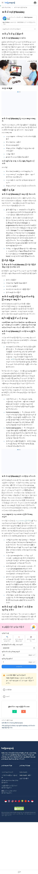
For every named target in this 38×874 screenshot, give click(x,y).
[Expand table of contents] (19, 29)
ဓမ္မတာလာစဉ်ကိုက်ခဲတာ (23, 521)
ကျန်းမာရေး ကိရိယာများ (25, 765)
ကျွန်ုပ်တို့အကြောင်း (24, 778)
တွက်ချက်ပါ (19, 666)
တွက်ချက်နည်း (5, 633)
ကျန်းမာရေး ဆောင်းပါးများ (6, 765)
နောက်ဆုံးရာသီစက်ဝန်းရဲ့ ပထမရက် (12, 645)
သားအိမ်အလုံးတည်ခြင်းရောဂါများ (20, 7)
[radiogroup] (19, 639)
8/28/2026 (6, 648)
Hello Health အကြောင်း (25, 775)
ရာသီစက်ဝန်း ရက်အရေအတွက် (11, 652)
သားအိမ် (13, 359)
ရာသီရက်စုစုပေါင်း (7, 659)
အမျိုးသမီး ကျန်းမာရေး (6, 7)
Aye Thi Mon (6, 22)
